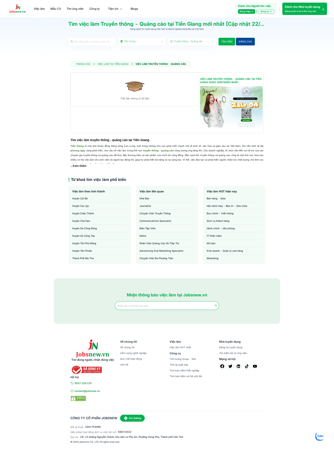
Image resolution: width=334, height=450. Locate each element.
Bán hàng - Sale (216, 198)
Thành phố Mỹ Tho (83, 258)
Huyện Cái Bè (80, 198)
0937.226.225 (83, 383)
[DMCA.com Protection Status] (78, 398)
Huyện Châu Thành (83, 213)
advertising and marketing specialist (161, 250)
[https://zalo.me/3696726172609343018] (231, 107)
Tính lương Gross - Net (183, 358)
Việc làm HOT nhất (180, 347)
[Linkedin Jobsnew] (239, 366)
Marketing (212, 258)
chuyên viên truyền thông (155, 213)
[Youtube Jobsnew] (255, 366)
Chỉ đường (135, 418)
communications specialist (155, 220)
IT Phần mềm (214, 235)
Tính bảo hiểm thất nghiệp (184, 370)
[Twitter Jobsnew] (230, 366)
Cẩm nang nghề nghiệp (133, 353)
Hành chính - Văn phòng (221, 228)
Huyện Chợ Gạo (81, 220)
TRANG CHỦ (83, 63)
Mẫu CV (55, 8)
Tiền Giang (77, 146)
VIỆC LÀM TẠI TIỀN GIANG (112, 63)
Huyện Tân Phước (82, 250)
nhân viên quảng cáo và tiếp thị (159, 243)
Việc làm (39, 8)
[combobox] (142, 41)
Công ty (94, 8)
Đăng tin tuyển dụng (230, 347)
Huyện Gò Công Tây (83, 235)
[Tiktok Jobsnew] (247, 366)
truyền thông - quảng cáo (158, 150)
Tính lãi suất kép (179, 364)
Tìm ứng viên (75, 8)
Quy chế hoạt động (131, 358)
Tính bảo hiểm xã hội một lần (186, 376)
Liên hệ (124, 364)
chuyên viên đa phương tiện (156, 258)
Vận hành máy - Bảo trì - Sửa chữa (227, 205)
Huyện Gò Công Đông (84, 228)
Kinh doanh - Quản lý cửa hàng (225, 250)
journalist (145, 205)
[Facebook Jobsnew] (222, 366)
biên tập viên (148, 228)
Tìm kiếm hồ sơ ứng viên (233, 353)
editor (143, 235)
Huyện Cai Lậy (80, 205)
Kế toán (211, 243)
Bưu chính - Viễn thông (220, 213)
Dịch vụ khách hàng (218, 220)
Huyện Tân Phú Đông (84, 243)
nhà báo (144, 198)
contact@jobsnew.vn (87, 390)
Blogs (134, 8)
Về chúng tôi (127, 347)
